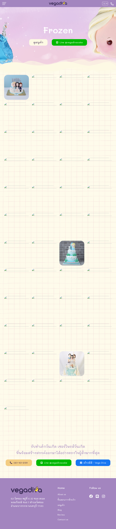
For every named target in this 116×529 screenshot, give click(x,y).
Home (61, 488)
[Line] (97, 496)
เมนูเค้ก (61, 505)
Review (61, 514)
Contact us (63, 519)
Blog (60, 510)
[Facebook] (91, 496)
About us (62, 494)
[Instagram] (103, 496)
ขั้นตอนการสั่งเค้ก (66, 499)
